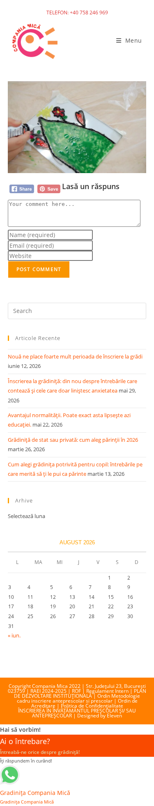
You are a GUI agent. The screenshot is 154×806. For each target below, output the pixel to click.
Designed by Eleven (99, 715)
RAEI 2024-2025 (48, 690)
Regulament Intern (107, 690)
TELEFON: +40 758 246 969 (77, 12)
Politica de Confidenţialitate (92, 705)
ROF (76, 690)
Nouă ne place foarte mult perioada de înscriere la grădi (75, 356)
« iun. (14, 635)
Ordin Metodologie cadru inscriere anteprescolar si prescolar (78, 698)
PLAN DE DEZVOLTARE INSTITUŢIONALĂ (80, 693)
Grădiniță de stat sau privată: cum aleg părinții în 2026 (73, 439)
